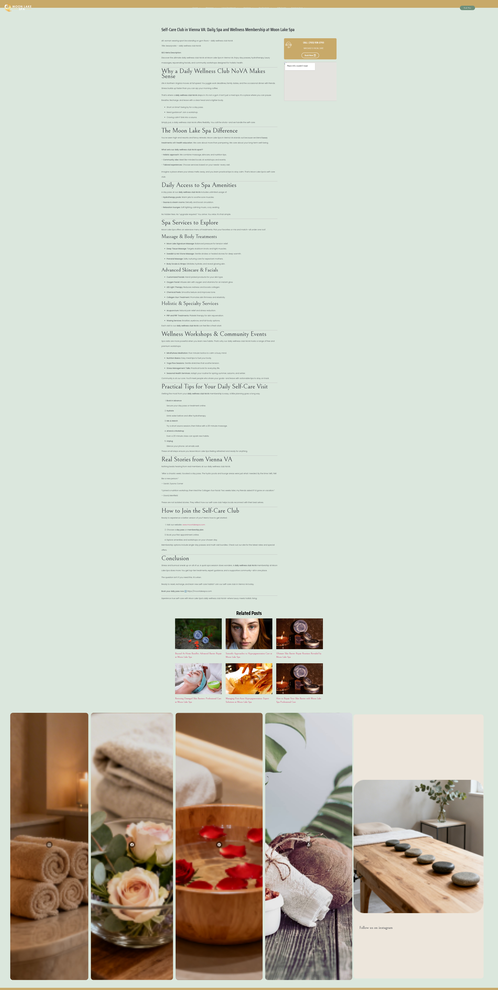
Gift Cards (281, 8)
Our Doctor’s (264, 8)
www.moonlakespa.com (193, 524)
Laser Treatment (229, 8)
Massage (210, 8)
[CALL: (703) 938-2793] (288, 45)
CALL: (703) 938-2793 (313, 42)
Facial (195, 8)
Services (247, 8)
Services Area (297, 8)
